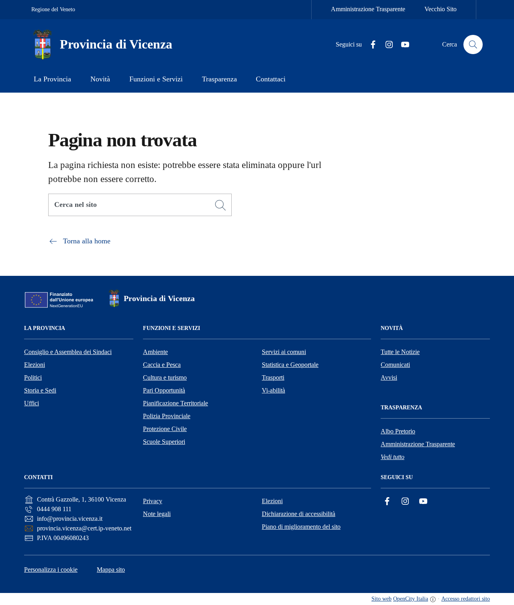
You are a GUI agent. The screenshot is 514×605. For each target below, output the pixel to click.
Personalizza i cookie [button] (51, 569)
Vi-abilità (273, 390)
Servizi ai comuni (284, 351)
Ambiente (155, 351)
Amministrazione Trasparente (368, 9)
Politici (33, 377)
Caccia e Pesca (162, 364)
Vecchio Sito (440, 9)
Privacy (152, 501)
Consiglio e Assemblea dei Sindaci (68, 351)
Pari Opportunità (164, 390)
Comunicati (395, 364)
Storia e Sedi (40, 390)
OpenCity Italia (410, 599)
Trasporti (273, 377)
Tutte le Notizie (400, 351)
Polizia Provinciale (166, 416)
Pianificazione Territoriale (175, 403)
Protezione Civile (165, 428)
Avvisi (389, 377)
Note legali (157, 513)
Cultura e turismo (165, 377)
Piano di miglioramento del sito (301, 526)
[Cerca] (220, 205)
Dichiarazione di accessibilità (298, 513)
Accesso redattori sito (465, 599)
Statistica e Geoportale (290, 364)
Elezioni (34, 364)
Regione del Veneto (53, 9)
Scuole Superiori (164, 441)
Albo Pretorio (398, 431)
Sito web (381, 599)
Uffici (31, 403)
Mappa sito (111, 569)
